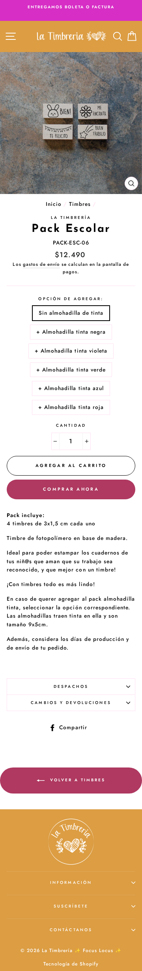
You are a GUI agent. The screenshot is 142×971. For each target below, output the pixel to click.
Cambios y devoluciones (71, 703)
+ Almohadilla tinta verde (71, 369)
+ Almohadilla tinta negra (71, 332)
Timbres (80, 204)
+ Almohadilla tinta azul (70, 388)
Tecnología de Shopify (71, 963)
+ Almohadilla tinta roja (70, 407)
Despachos (71, 686)
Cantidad (71, 425)
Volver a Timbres (76, 780)
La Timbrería (71, 217)
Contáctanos (71, 930)
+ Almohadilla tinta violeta (71, 351)
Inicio (54, 204)
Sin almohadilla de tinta (71, 313)
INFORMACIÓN (71, 882)
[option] (71, 7)
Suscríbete (71, 906)
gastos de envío (41, 264)
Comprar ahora (71, 489)
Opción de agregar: (70, 299)
